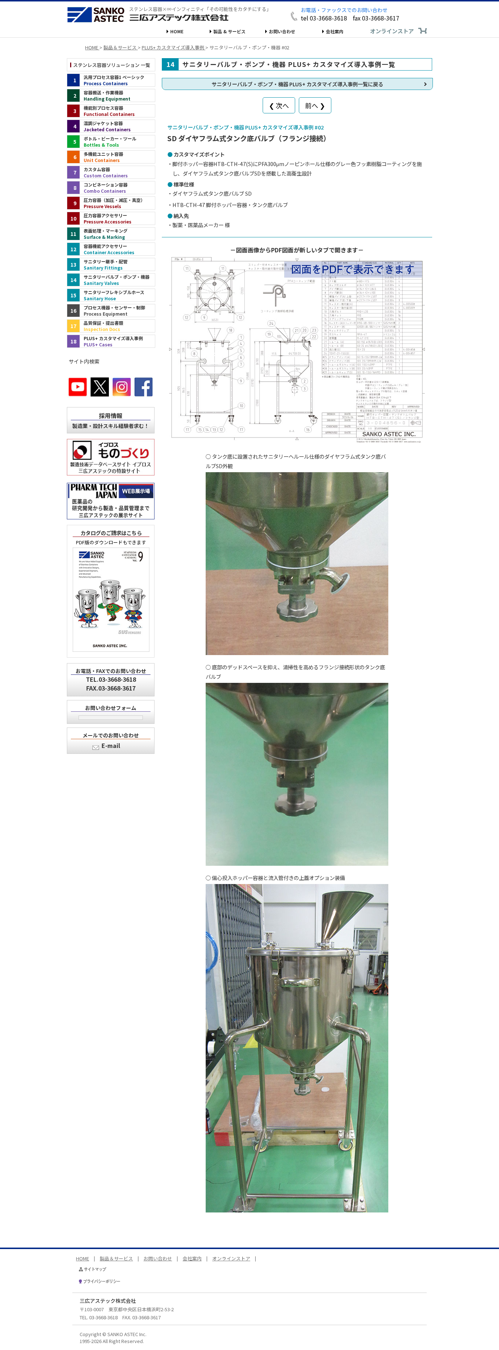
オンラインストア (392, 31)
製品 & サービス (229, 31)
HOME (176, 31)
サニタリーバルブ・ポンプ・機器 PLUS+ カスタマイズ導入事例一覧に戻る (297, 84)
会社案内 (334, 31)
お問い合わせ (282, 31)
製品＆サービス (116, 1258)
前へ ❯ (315, 105)
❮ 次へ (279, 105)
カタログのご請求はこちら (111, 533)
